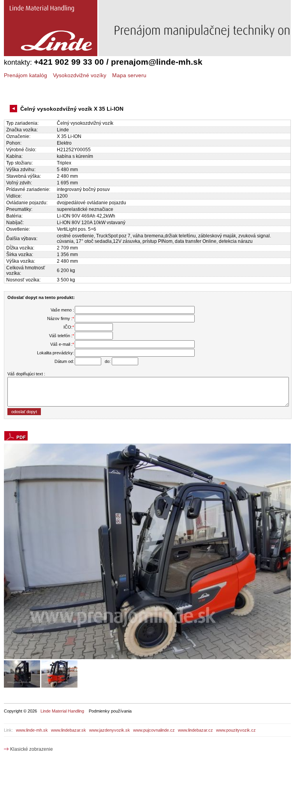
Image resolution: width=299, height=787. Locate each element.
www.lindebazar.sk (68, 730)
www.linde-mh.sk (32, 730)
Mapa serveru (129, 75)
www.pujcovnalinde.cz (154, 730)
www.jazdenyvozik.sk (109, 730)
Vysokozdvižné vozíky (79, 75)
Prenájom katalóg (25, 75)
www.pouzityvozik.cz (236, 730)
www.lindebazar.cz (195, 730)
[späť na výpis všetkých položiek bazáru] (14, 109)
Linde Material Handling (62, 711)
